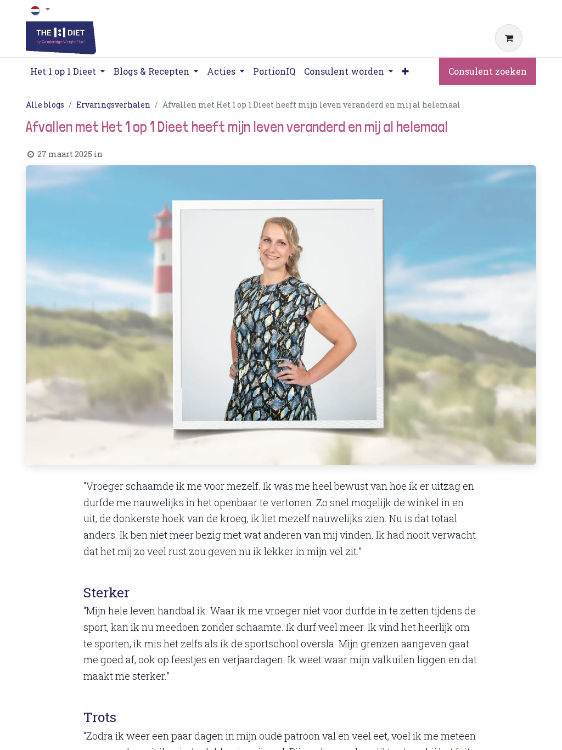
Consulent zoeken (487, 71)
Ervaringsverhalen (113, 104)
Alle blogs (45, 104)
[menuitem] (274, 71)
